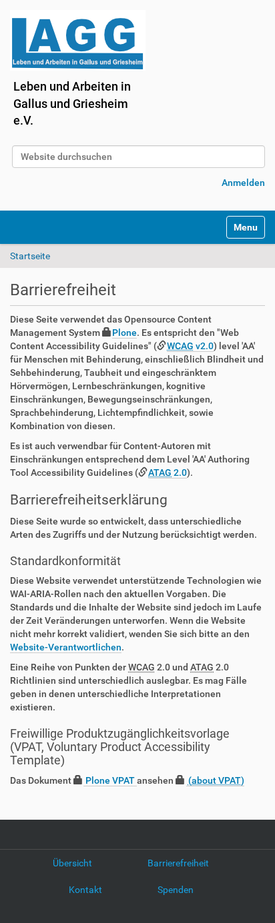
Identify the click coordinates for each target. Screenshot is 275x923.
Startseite (30, 256)
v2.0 (190, 346)
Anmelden (243, 182)
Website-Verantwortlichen (65, 647)
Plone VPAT (110, 780)
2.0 (167, 472)
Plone (124, 332)
